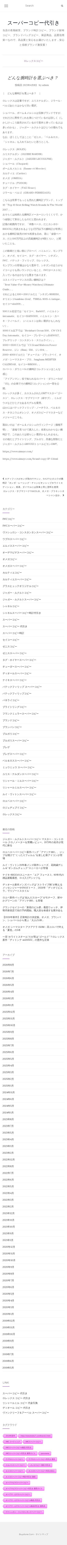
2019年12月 (9, 1320)
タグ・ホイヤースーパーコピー (19, 659)
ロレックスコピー (33, 60)
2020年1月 (8, 1314)
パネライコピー (11, 700)
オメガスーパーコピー (15, 565)
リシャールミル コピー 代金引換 (20, 1403)
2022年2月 (8, 1206)
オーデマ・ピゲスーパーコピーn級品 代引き (23, 1500)
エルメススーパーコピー (16, 545)
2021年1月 (8, 1240)
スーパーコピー (11, 619)
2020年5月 (8, 1293)
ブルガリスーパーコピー (16, 740)
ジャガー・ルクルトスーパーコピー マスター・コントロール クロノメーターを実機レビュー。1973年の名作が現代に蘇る (33, 842)
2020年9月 (8, 1267)
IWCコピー (9, 518)
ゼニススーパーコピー (15, 653)
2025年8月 (8, 1038)
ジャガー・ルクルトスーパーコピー (22, 599)
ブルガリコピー (11, 733)
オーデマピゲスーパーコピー (18, 552)
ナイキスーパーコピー (15, 680)
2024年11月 (9, 1092)
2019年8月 (8, 1347)
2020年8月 (8, 1273)
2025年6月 (8, 1052)
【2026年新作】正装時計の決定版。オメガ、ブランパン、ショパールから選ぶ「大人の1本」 (32, 919)
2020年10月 (9, 1260)
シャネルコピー (11, 606)
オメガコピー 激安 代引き (40, 1465)
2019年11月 (9, 1327)
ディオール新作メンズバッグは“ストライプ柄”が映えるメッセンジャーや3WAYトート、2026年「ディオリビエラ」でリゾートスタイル (33, 887)
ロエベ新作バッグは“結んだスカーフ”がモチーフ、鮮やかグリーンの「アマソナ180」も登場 (32, 899)
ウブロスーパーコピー (15, 539)
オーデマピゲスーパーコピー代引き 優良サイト (24, 1488)
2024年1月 (8, 1112)
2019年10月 (9, 1334)
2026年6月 (8, 978)
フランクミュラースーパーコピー (21, 713)
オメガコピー (10, 559)
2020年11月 (9, 1253)
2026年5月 (8, 984)
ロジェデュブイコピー (15, 807)
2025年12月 (9, 1011)
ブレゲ (6, 747)
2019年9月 (8, 1340)
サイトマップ (42, 1534)
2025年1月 (8, 1085)
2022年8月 (8, 1166)
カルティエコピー (12, 572)
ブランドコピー (11, 720)
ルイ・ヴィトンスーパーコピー (19, 794)
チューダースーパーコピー (17, 666)
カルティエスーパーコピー (17, 579)
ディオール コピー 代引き (16, 1407)
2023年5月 (8, 1132)
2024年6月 (8, 1099)
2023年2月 (8, 1152)
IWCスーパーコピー (13, 525)
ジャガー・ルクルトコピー (17, 592)
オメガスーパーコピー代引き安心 (41, 1471)
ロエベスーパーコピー (15, 800)
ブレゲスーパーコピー (15, 753)
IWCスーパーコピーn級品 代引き (18, 1447)
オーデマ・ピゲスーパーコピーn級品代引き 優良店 (25, 1506)
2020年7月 (8, 1280)
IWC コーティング (13, 1442)
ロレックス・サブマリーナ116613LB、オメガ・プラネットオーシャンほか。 (33, 493)
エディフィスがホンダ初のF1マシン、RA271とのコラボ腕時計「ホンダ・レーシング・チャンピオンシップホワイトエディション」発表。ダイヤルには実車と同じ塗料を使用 (33, 482)
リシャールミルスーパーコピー (19, 787)
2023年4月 (8, 1139)
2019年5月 (8, 1367)
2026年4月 (8, 991)
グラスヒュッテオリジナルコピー (21, 586)
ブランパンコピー (12, 727)
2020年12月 (9, 1246)
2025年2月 (8, 1079)
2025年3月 (8, 1072)
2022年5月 (8, 1186)
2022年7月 (8, 1173)
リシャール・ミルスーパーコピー (21, 780)
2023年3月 (8, 1146)
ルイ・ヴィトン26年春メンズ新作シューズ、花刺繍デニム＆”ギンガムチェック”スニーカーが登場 (33, 866)
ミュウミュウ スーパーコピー (19, 767)
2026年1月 (8, 1005)
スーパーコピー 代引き (15, 626)
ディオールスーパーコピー (17, 673)
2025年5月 (8, 1058)
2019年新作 (10, 1436)
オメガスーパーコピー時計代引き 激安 (21, 1477)
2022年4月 (8, 1193)
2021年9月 (8, 1233)
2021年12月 (9, 1213)
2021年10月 (9, 1226)
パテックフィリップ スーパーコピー (22, 686)
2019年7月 (8, 1354)
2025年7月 (8, 1045)
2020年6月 (8, 1287)
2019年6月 (8, 1361)
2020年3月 (8, 1307)
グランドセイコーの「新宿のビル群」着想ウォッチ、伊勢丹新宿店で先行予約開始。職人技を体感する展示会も (33, 909)
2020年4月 (8, 1300)
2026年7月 (8, 971)
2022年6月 (8, 1179)
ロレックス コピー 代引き (16, 1398)
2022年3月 (8, 1199)
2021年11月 (8, 1220)
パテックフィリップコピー (17, 693)
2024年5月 (8, 1105)
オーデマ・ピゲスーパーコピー (18, 1494)
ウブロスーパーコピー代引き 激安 (42, 1459)
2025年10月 (9, 1025)
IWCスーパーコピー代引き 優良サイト (20, 1453)
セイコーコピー (11, 639)
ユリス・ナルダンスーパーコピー (21, 774)
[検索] (62, 5)
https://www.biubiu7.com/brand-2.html (35, 1436)
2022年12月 (9, 1159)
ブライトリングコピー (15, 706)
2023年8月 (8, 1119)
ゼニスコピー (10, 646)
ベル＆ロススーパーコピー (17, 760)
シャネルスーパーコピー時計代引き (22, 612)
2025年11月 (9, 1018)
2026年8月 (8, 964)
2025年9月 (8, 1032)
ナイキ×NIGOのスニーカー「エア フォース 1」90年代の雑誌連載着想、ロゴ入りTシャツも (33, 876)
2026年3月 (8, 998)
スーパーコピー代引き (33, 22)
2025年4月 (8, 1065)
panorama (45, 1453)
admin (45, 85)
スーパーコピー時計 (13, 633)
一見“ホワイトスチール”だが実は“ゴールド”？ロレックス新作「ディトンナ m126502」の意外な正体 (33, 938)
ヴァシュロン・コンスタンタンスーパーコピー (28, 532)
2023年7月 (8, 1126)
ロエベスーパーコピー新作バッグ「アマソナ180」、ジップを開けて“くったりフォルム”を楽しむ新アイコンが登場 (33, 855)
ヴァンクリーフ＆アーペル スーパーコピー (26, 1412)
